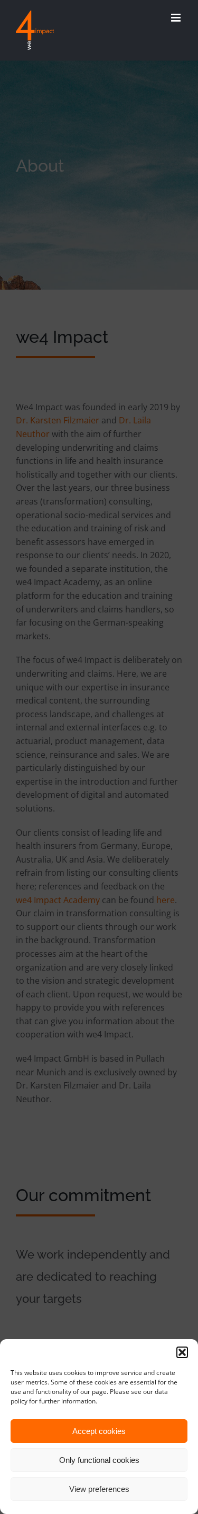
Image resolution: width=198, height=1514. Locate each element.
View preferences (99, 1489)
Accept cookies (99, 1431)
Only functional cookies (99, 1460)
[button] (182, 1352)
